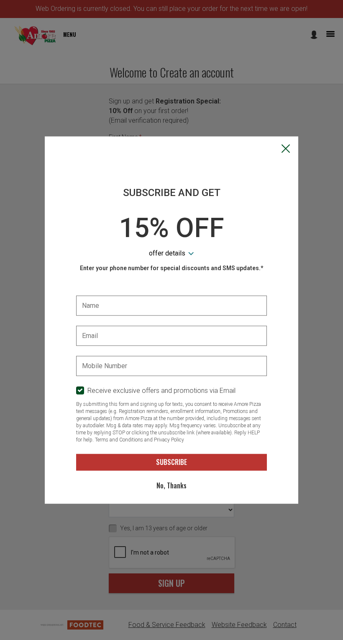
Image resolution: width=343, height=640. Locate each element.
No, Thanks (171, 485)
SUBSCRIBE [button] (171, 462)
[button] (286, 149)
